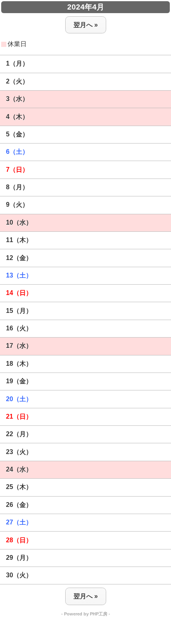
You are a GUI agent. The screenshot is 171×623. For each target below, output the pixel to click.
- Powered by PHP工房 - (85, 613)
